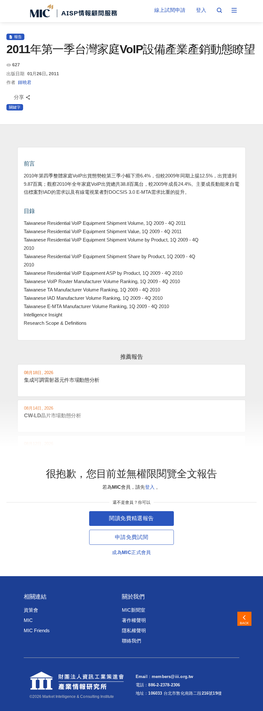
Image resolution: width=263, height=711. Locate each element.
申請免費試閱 (131, 537)
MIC (28, 620)
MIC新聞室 (133, 610)
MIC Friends (36, 630)
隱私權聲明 (134, 630)
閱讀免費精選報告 (131, 518)
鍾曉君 (24, 82)
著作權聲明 (134, 620)
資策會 (31, 610)
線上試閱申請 (170, 10)
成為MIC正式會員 (131, 552)
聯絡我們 (131, 640)
